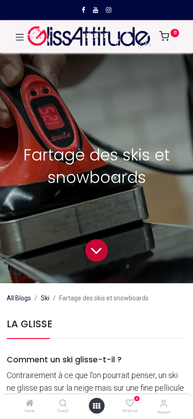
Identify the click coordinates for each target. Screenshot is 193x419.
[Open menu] (96, 406)
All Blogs (19, 298)
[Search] (63, 403)
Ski (45, 298)
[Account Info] (163, 403)
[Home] (30, 403)
